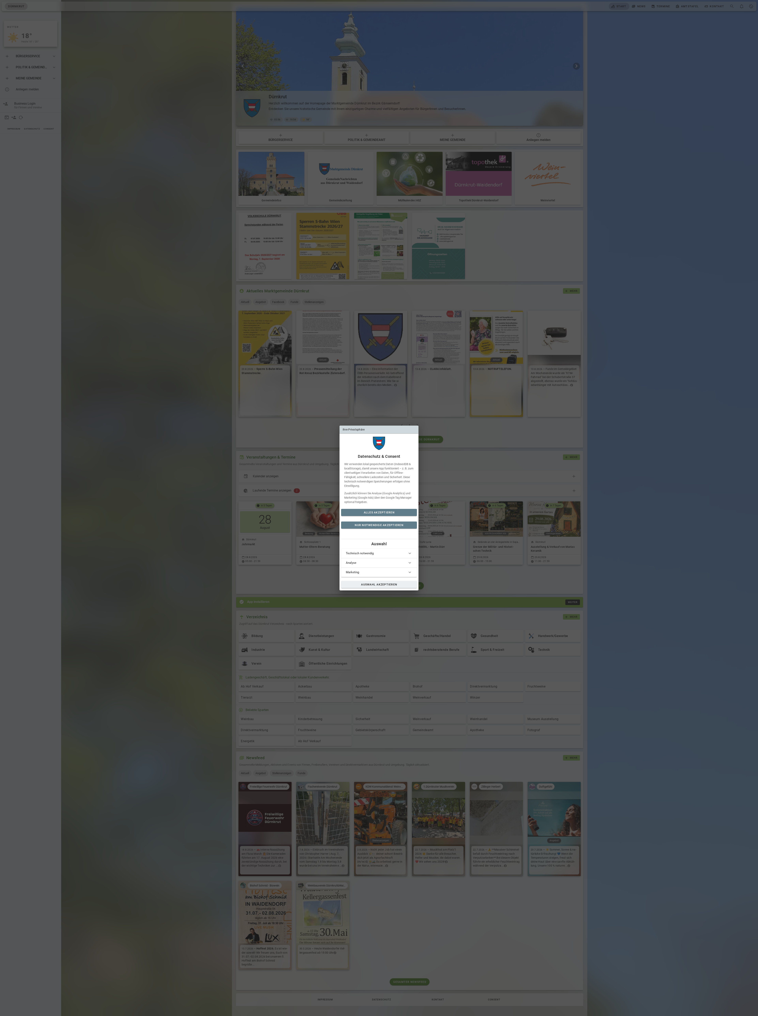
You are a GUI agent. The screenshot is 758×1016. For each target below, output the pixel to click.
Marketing (352, 572)
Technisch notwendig (360, 553)
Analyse (351, 563)
